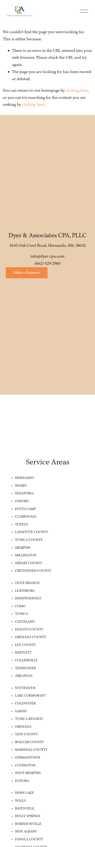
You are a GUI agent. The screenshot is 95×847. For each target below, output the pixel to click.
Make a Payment (27, 272)
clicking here (77, 91)
